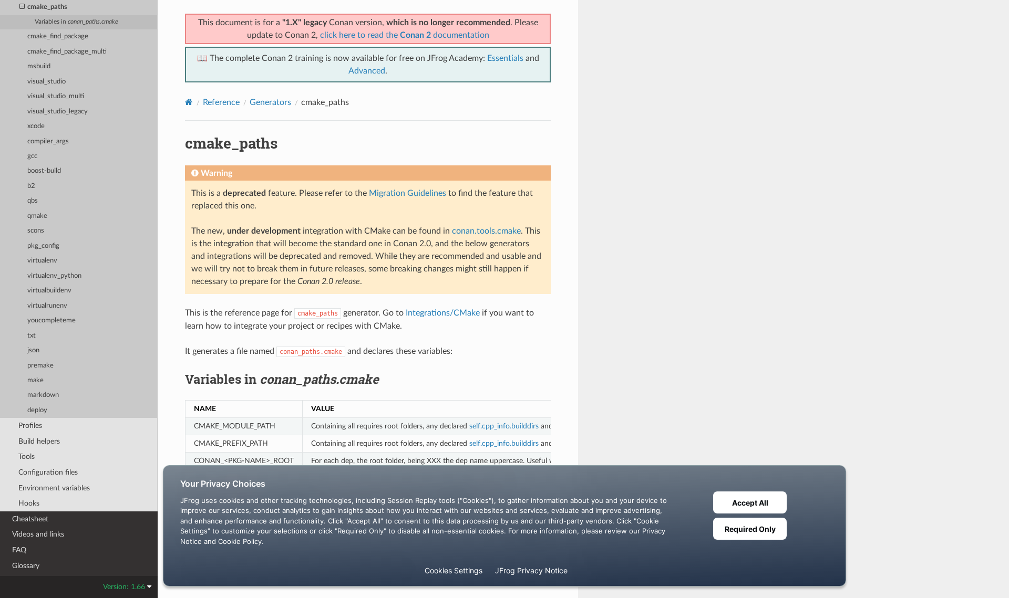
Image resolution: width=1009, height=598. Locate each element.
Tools (26, 456)
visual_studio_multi (55, 96)
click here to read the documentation (404, 35)
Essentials (505, 58)
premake (40, 365)
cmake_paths (47, 7)
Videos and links (38, 534)
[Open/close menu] (22, 7)
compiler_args (48, 141)
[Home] (189, 102)
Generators (270, 102)
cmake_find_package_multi (67, 51)
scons (35, 230)
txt (31, 335)
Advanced (366, 71)
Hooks (28, 503)
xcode (36, 126)
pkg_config (43, 246)
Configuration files (48, 472)
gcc (32, 156)
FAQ (19, 550)
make (35, 380)
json (33, 350)
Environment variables (54, 488)
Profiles (30, 425)
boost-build (44, 170)
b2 (31, 186)
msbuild (38, 66)
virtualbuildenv (49, 290)
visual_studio (46, 81)
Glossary (25, 566)
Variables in (76, 22)
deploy (37, 410)
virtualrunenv (47, 305)
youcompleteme (51, 320)
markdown (43, 395)
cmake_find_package (57, 36)
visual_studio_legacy (57, 111)
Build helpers (39, 441)
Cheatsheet (30, 519)
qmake (37, 216)
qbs (32, 200)
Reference (221, 102)
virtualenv (42, 260)
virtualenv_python (54, 275)
